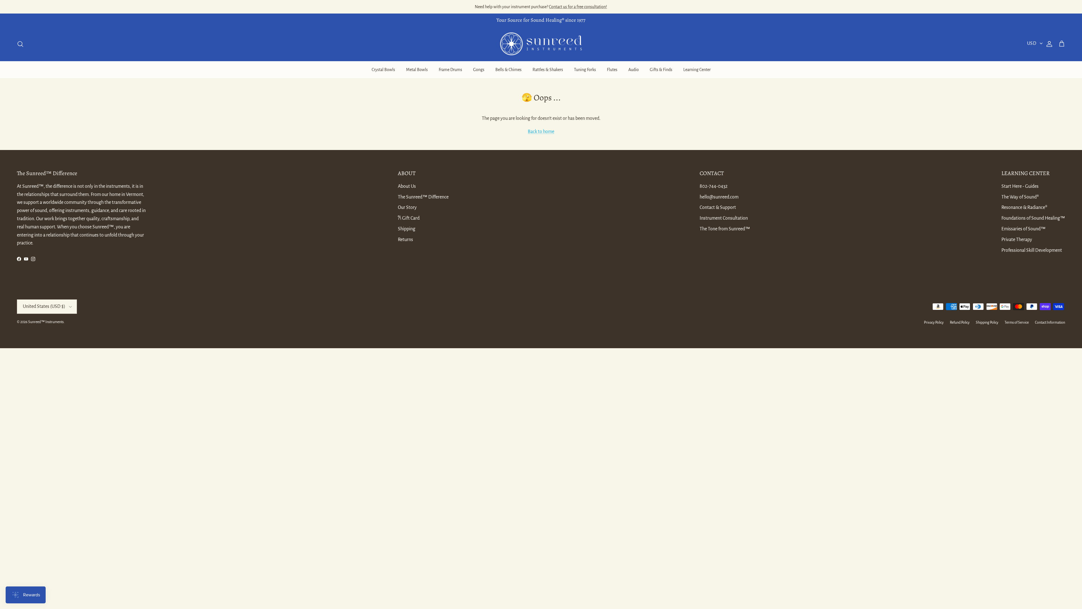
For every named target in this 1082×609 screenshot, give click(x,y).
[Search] (20, 44)
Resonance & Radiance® (1024, 207)
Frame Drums (450, 69)
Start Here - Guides (1020, 186)
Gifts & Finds (661, 69)
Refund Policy (960, 323)
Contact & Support (718, 207)
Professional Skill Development (1031, 250)
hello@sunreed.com (719, 197)
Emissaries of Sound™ (1023, 228)
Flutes (612, 69)
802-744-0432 (714, 186)
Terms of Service (1017, 323)
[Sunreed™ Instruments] (541, 43)
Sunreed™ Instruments (46, 322)
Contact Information (1050, 323)
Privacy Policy (934, 323)
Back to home (541, 131)
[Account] (1048, 44)
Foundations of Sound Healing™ (1033, 218)
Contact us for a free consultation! (578, 7)
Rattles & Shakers (548, 69)
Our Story (407, 207)
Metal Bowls (417, 69)
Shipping (406, 228)
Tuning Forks (585, 69)
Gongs (478, 69)
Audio (633, 69)
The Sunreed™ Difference (423, 197)
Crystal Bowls (383, 69)
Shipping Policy (987, 323)
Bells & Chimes (508, 69)
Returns (405, 239)
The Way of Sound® (1020, 197)
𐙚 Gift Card (409, 218)
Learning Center (697, 69)
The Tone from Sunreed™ (725, 228)
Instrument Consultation (724, 218)
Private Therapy (1016, 239)
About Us (407, 186)
